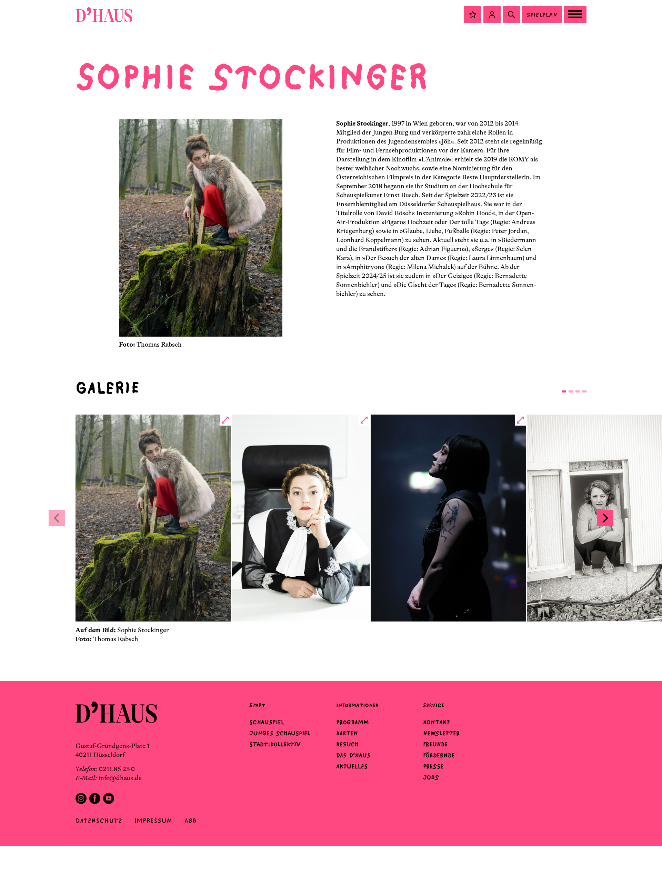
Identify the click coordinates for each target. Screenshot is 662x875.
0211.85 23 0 (117, 769)
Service (433, 705)
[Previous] (57, 518)
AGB (190, 820)
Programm (352, 722)
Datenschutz (99, 820)
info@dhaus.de (120, 778)
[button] (472, 14)
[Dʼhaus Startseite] (104, 14)
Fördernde (439, 755)
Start (257, 705)
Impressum (153, 820)
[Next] (605, 518)
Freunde (435, 744)
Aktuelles (352, 766)
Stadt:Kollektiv (275, 744)
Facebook (94, 798)
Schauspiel (266, 722)
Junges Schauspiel (279, 733)
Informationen (357, 705)
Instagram (81, 798)
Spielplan (541, 14)
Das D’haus (353, 755)
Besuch (347, 744)
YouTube (108, 798)
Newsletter (441, 733)
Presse (433, 766)
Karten (347, 733)
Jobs (431, 777)
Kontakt (436, 722)
